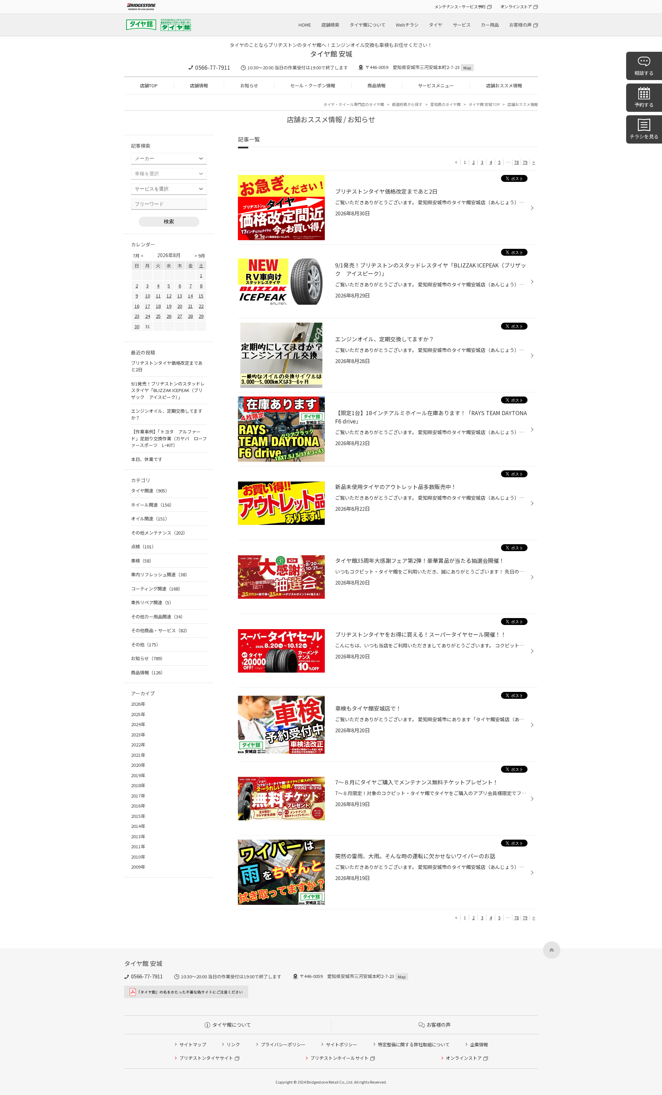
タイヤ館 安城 (331, 54)
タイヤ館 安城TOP (484, 104)
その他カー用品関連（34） (158, 616)
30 (136, 326)
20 (179, 306)
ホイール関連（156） (152, 504)
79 (525, 162)
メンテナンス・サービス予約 (459, 6)
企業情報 (479, 1044)
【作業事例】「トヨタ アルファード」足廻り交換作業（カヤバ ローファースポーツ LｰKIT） (169, 438)
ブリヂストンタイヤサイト (206, 1058)
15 (201, 295)
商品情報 (376, 85)
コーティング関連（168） (157, 588)
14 (190, 295)
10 (147, 295)
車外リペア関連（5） (152, 602)
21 (190, 306)
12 (169, 295)
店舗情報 (199, 85)
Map (467, 67)
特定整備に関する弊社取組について (414, 1044)
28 (190, 316)
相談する (644, 72)
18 (158, 306)
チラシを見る (644, 136)
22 (201, 306)
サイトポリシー (341, 1044)
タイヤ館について (367, 24)
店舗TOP (149, 85)
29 (201, 316)
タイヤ (435, 24)
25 (158, 316)
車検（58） (142, 560)
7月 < (138, 255)
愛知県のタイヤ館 (445, 104)
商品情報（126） (148, 672)
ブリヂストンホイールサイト (339, 1058)
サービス (462, 24)
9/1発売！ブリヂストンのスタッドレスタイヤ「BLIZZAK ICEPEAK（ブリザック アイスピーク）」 (168, 390)
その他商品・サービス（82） (160, 630)
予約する (644, 104)
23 (136, 316)
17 (147, 306)
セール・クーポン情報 (312, 85)
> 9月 (199, 255)
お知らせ (249, 85)
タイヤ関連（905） (150, 490)
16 (136, 306)
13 (179, 295)
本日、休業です (146, 459)
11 (158, 295)
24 (147, 316)
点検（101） (143, 546)
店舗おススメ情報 (504, 85)
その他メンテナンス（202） (159, 532)
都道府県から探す (407, 104)
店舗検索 (330, 24)
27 (179, 316)
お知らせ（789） (148, 658)
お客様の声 (520, 24)
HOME (305, 24)
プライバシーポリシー (283, 1044)
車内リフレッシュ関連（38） (160, 574)
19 (169, 306)
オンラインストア (516, 6)
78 (516, 162)
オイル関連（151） (150, 518)
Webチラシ (407, 24)
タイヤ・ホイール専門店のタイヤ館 (353, 104)
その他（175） (146, 644)
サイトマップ (192, 1044)
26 (169, 316)
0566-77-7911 (212, 67)
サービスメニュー (436, 85)
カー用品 (490, 24)
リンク (233, 1044)
